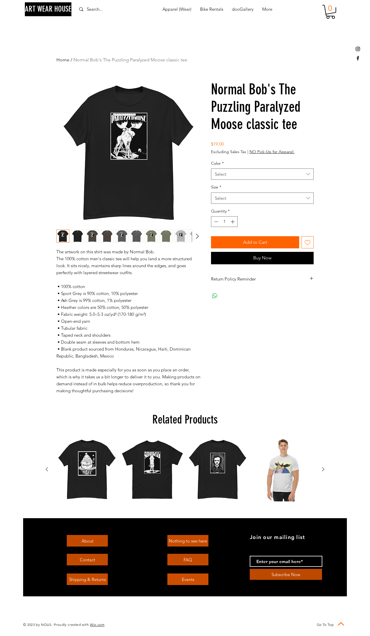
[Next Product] (323, 469)
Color (217, 163)
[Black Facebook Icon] (358, 58)
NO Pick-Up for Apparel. (272, 151)
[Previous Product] (46, 469)
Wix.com (97, 624)
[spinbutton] (224, 222)
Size (216, 187)
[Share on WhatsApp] (214, 295)
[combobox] (262, 174)
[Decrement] (215, 222)
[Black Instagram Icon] (358, 49)
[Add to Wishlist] (307, 242)
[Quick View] (87, 469)
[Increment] (233, 222)
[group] (185, 469)
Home (62, 60)
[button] (330, 12)
